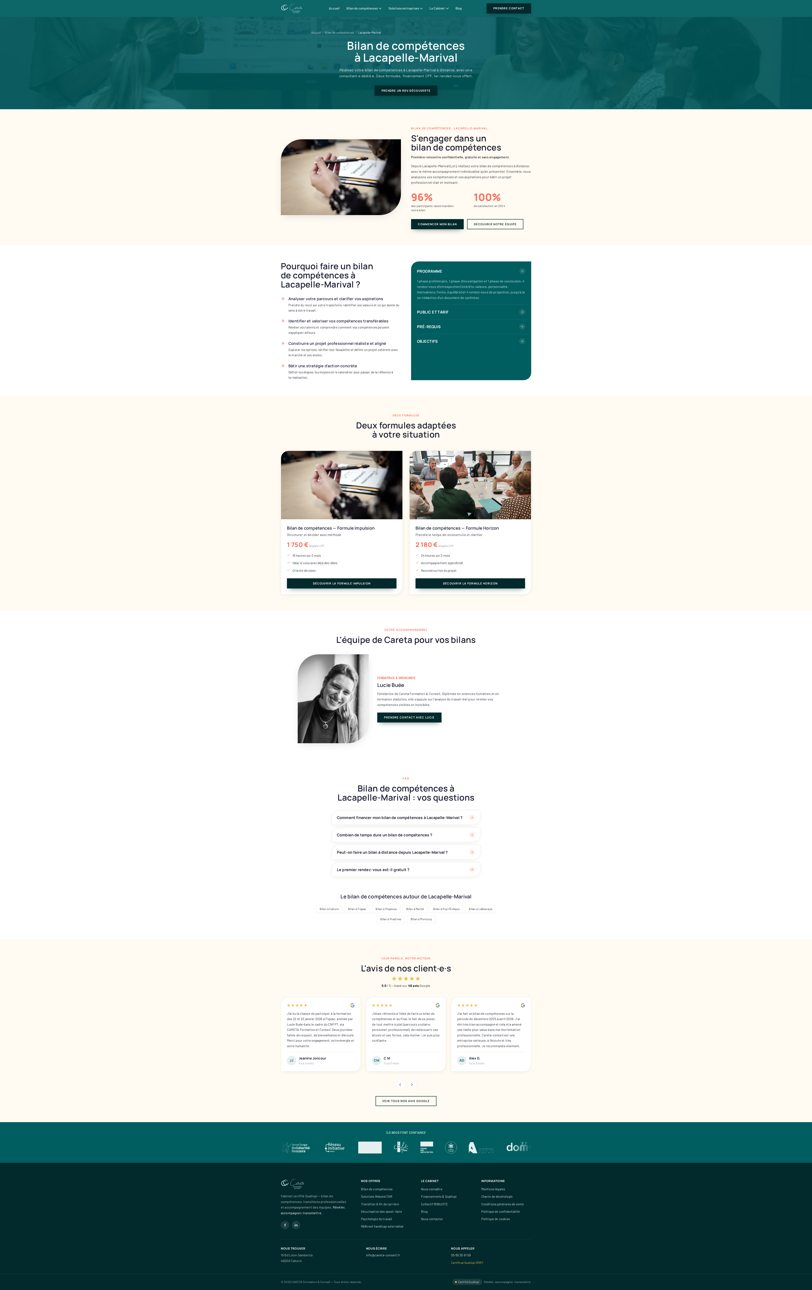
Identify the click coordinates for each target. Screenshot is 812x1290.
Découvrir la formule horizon (470, 583)
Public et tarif (433, 312)
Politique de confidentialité (500, 1211)
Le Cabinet (437, 8)
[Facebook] (285, 1225)
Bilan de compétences (362, 8)
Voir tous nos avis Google (406, 1101)
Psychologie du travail (376, 1219)
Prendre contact (508, 8)
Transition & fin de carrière (380, 1204)
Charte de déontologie (497, 1196)
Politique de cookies (495, 1219)
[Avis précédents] (400, 1084)
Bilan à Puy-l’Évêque (446, 909)
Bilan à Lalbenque (480, 909)
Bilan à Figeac (357, 909)
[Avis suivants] (412, 1084)
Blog (458, 8)
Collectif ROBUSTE (434, 1204)
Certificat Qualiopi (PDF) (467, 1262)
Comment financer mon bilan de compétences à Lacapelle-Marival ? (399, 817)
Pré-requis (429, 326)
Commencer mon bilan (437, 224)
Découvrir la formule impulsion (341, 583)
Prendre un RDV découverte (406, 91)
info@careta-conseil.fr (383, 1255)
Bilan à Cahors (329, 909)
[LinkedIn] (296, 1225)
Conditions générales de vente (502, 1204)
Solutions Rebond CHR (376, 1196)
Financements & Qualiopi (439, 1196)
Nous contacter (432, 1219)
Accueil (334, 8)
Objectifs (427, 341)
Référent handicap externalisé (382, 1226)
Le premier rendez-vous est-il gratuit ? (373, 869)
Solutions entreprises (403, 8)
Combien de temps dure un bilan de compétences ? (384, 834)
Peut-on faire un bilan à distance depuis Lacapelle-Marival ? (392, 852)
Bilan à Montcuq (421, 919)
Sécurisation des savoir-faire (381, 1211)
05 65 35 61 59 (461, 1255)
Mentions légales (493, 1189)
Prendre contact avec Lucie (409, 717)
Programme (429, 271)
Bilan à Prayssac (386, 909)
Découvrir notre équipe (495, 224)
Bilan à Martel (415, 909)
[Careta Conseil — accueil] (292, 8)
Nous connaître (431, 1189)
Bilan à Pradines (391, 919)
